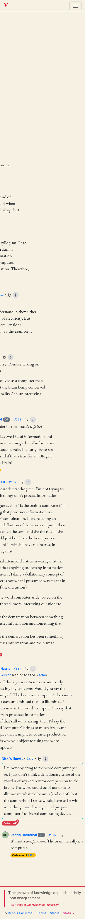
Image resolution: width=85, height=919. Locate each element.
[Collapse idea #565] (28, 482)
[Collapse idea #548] (11, 357)
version (6, 675)
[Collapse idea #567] (33, 669)
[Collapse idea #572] (45, 759)
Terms (41, 913)
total (42, 675)
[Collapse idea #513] (16, 295)
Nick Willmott (12, 758)
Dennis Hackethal (26, 835)
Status (54, 913)
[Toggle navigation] (75, 6)
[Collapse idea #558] (33, 420)
